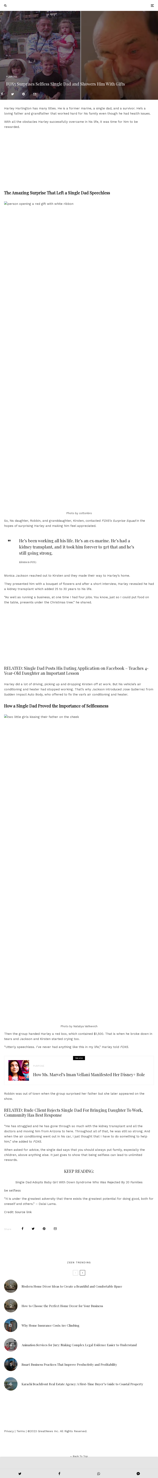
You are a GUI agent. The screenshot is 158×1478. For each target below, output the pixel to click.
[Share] (2, 94)
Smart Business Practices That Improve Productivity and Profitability (69, 1364)
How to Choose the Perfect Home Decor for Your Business (62, 1306)
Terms (20, 1431)
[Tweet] (12, 94)
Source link (23, 1212)
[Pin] (23, 94)
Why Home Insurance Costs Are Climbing (50, 1325)
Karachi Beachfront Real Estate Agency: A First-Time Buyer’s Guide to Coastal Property (82, 1384)
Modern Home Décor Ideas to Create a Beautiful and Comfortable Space (72, 1286)
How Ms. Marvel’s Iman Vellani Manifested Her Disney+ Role (89, 1074)
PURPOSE (11, 76)
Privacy (9, 1431)
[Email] (34, 94)
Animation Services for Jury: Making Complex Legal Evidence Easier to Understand (79, 1345)
